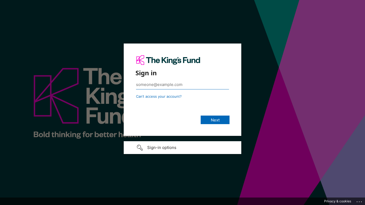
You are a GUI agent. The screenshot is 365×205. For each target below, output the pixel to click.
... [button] (359, 200)
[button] (182, 147)
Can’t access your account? (159, 96)
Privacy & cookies (337, 201)
